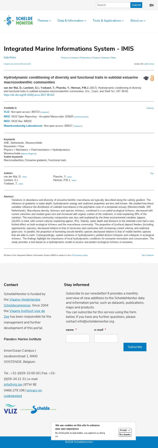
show (152, 64)
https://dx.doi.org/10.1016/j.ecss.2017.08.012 (29, 94)
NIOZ (7, 116)
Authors (150, 108)
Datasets (105, 58)
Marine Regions (29, 154)
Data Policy (10, 57)
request (44, 112)
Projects (96, 58)
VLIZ (6, 111)
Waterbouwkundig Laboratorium (23, 125)
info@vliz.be (13, 384)
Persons (65, 58)
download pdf (81, 117)
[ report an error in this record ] (17, 64)
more (24, 177)
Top (152, 173)
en (152, 5)
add (146, 64)
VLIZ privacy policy (79, 255)
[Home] (18, 20)
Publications (85, 58)
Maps (113, 58)
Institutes (74, 58)
